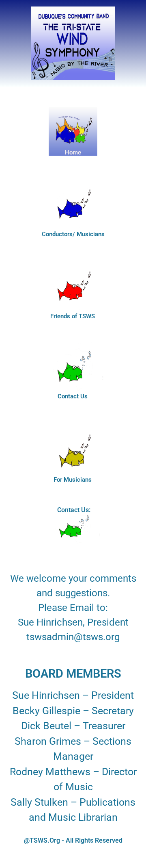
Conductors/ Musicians (73, 234)
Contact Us (73, 396)
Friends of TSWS (72, 316)
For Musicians (73, 479)
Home (73, 152)
